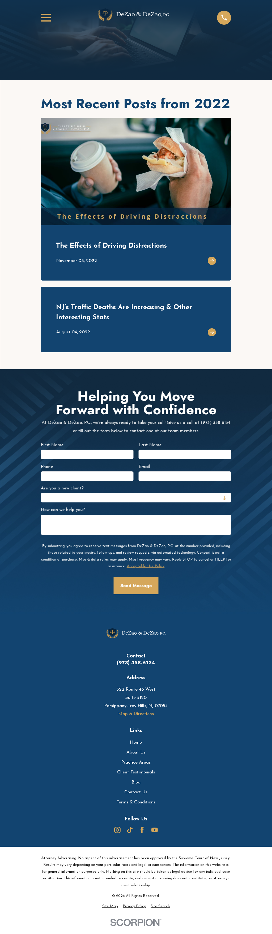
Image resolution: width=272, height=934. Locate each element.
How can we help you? (63, 509)
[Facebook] (142, 830)
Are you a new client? (62, 488)
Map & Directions (136, 714)
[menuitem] (110, 906)
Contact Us (135, 792)
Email (144, 466)
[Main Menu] (46, 18)
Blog (136, 782)
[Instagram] (117, 830)
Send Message (136, 586)
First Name (52, 445)
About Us (136, 752)
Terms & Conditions (136, 802)
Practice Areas (136, 762)
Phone (47, 466)
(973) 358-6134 (136, 662)
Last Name (150, 445)
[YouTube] (154, 830)
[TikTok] (130, 830)
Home (136, 742)
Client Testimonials (136, 772)
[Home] (134, 17)
